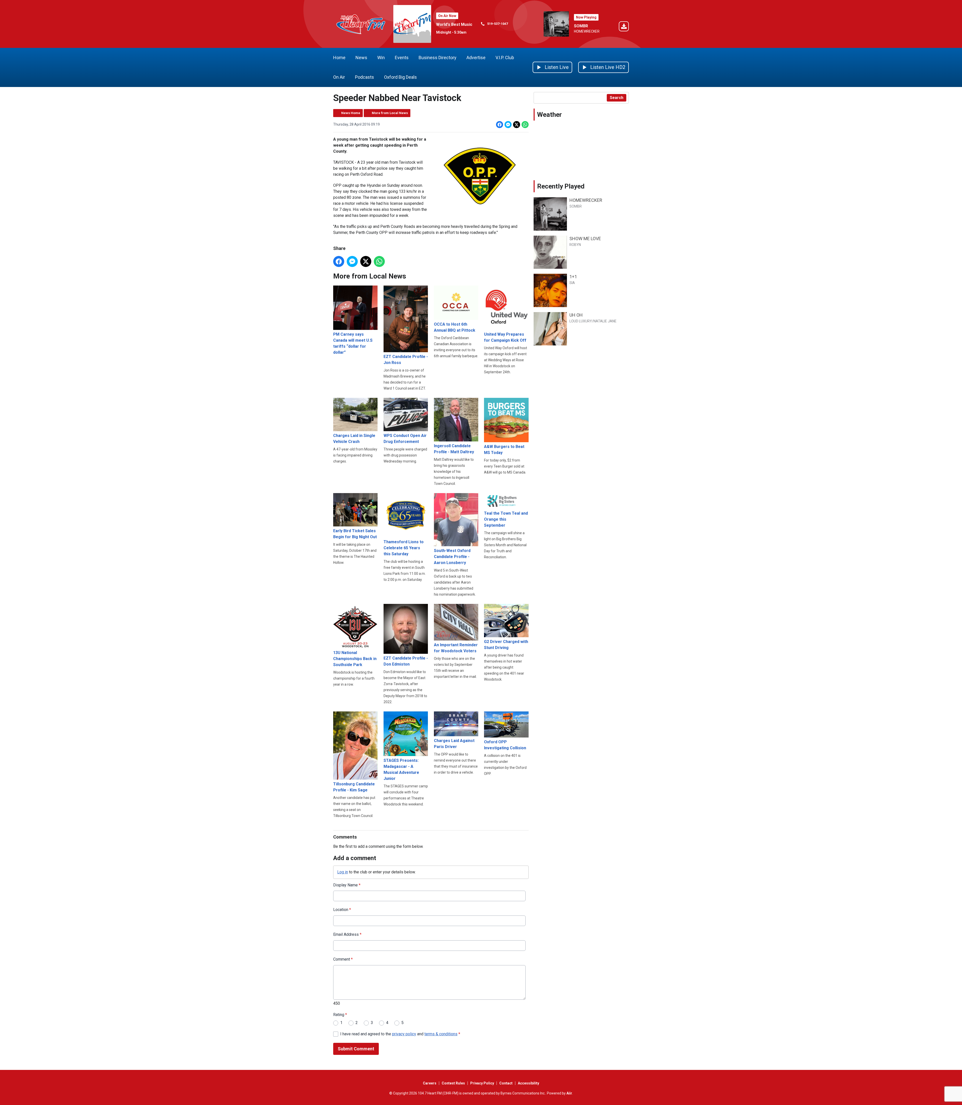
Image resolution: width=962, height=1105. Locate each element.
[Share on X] (516, 124)
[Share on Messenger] (508, 124)
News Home (350, 113)
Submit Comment (356, 1048)
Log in (342, 872)
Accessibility (528, 1083)
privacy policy (404, 1034)
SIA (572, 283)
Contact (506, 1083)
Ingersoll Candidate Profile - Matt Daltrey (454, 448)
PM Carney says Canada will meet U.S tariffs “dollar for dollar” (353, 343)
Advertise (476, 57)
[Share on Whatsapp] (525, 124)
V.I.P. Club (505, 57)
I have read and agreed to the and (400, 1034)
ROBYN (575, 245)
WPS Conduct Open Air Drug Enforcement (405, 438)
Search (616, 97)
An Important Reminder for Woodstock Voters (456, 647)
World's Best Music (454, 24)
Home (339, 57)
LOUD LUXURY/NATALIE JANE (593, 321)
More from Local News (390, 113)
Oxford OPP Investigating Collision (505, 745)
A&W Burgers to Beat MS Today (504, 449)
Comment (343, 959)
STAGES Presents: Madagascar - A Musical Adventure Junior (401, 769)
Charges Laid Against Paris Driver (454, 743)
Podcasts (364, 77)
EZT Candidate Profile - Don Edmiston (406, 661)
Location (342, 909)
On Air (339, 77)
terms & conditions (440, 1034)
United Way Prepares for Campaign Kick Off (505, 337)
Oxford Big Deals (400, 77)
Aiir (569, 1093)
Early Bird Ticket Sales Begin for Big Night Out (355, 533)
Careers (429, 1083)
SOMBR (581, 26)
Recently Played (560, 186)
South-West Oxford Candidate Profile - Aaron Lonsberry (452, 556)
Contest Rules (453, 1083)
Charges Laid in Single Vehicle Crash (354, 438)
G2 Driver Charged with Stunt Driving (506, 644)
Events (402, 57)
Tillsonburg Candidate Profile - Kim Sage (354, 787)
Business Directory (437, 57)
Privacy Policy (482, 1083)
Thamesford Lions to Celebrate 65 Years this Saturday (404, 547)
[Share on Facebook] (499, 124)
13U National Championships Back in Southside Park (355, 658)
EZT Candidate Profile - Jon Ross (406, 359)
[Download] (624, 27)
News (361, 57)
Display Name (346, 885)
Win (381, 57)
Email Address (347, 934)
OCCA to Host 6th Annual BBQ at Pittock (454, 327)
